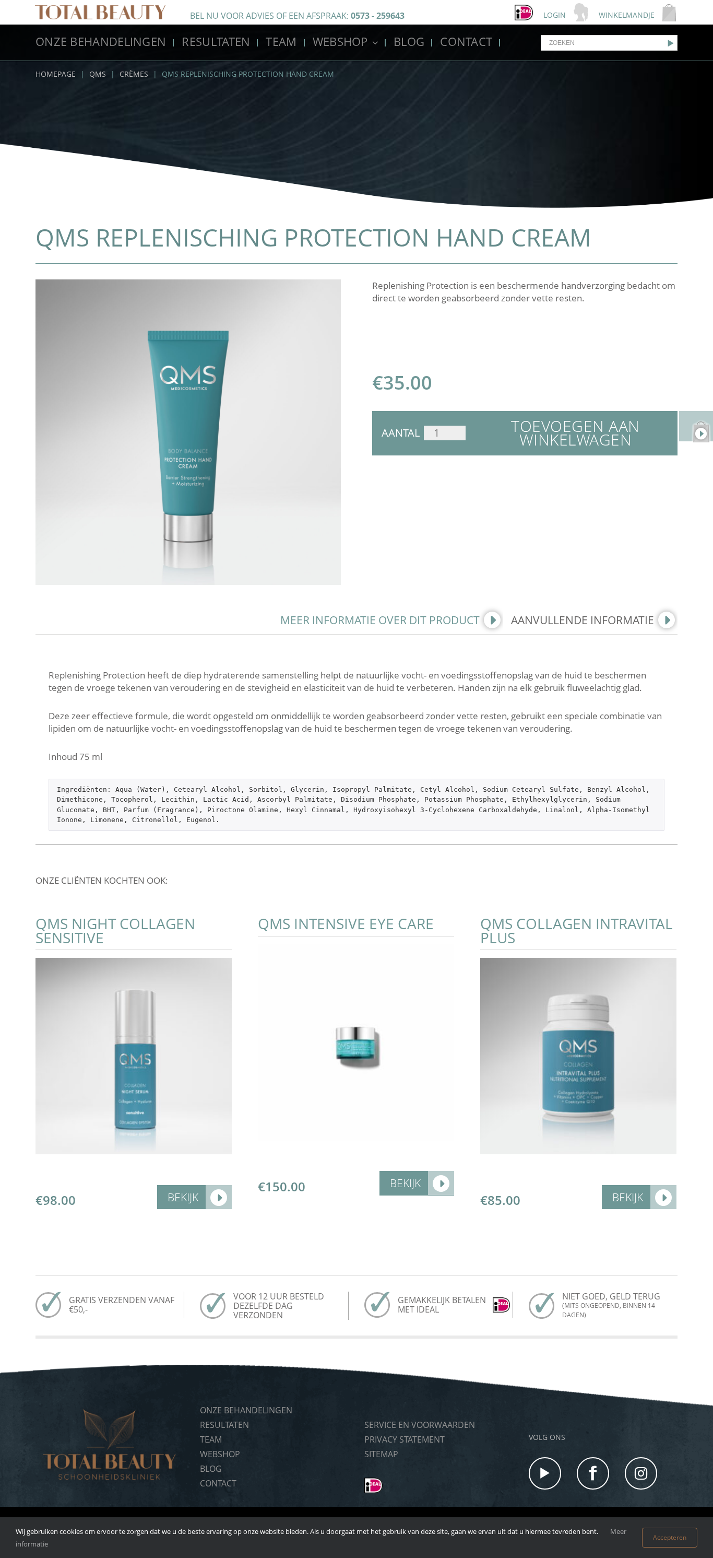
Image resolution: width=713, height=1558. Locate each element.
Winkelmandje (627, 15)
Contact (466, 41)
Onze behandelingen (100, 41)
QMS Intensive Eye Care (346, 924)
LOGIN (554, 15)
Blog (409, 41)
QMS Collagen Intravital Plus (576, 930)
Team (281, 41)
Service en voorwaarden (419, 1425)
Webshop (340, 41)
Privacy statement (404, 1439)
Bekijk (183, 1197)
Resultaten (216, 41)
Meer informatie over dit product (380, 620)
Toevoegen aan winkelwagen (575, 433)
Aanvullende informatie (582, 620)
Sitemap (381, 1454)
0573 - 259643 (378, 15)
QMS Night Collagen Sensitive (115, 930)
